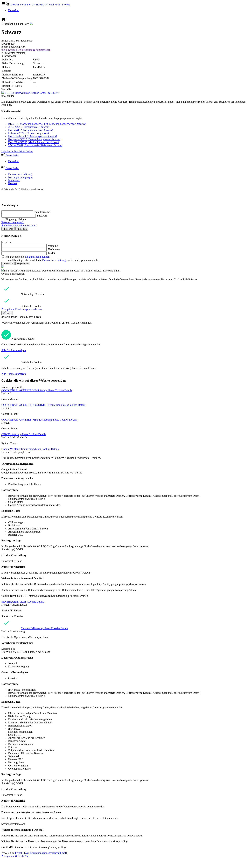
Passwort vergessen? (12, 222)
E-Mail (51, 253)
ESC (8, 313)
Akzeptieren (8, 309)
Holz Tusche (32, 136)
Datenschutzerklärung (20, 174)
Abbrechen (8, 229)
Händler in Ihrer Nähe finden (17, 151)
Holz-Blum (33, 142)
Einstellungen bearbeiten (28, 309)
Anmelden (22, 229)
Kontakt (12, 183)
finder (12, 155)
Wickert (35, 145)
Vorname (53, 245)
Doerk (30, 130)
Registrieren (23, 263)
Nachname (54, 249)
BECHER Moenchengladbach (47, 123)
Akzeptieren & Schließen (15, 856)
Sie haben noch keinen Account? (19, 225)
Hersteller (13, 10)
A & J (28, 126)
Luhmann (28, 133)
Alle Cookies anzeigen (13, 350)
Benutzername (42, 212)
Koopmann (34, 139)
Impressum (14, 180)
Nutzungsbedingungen (20, 177)
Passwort (42, 215)
